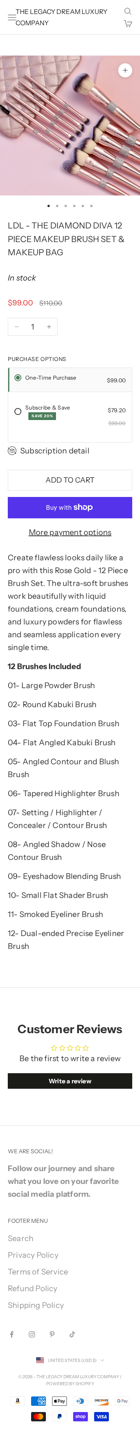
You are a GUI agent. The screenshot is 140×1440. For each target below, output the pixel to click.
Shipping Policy (36, 1305)
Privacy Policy (33, 1255)
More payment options (70, 532)
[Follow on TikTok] (72, 1334)
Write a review (70, 1081)
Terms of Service (38, 1271)
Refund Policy (33, 1288)
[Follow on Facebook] (12, 1334)
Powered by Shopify (70, 1383)
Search (20, 1238)
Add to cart (70, 480)
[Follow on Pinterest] (52, 1334)
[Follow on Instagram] (32, 1334)
